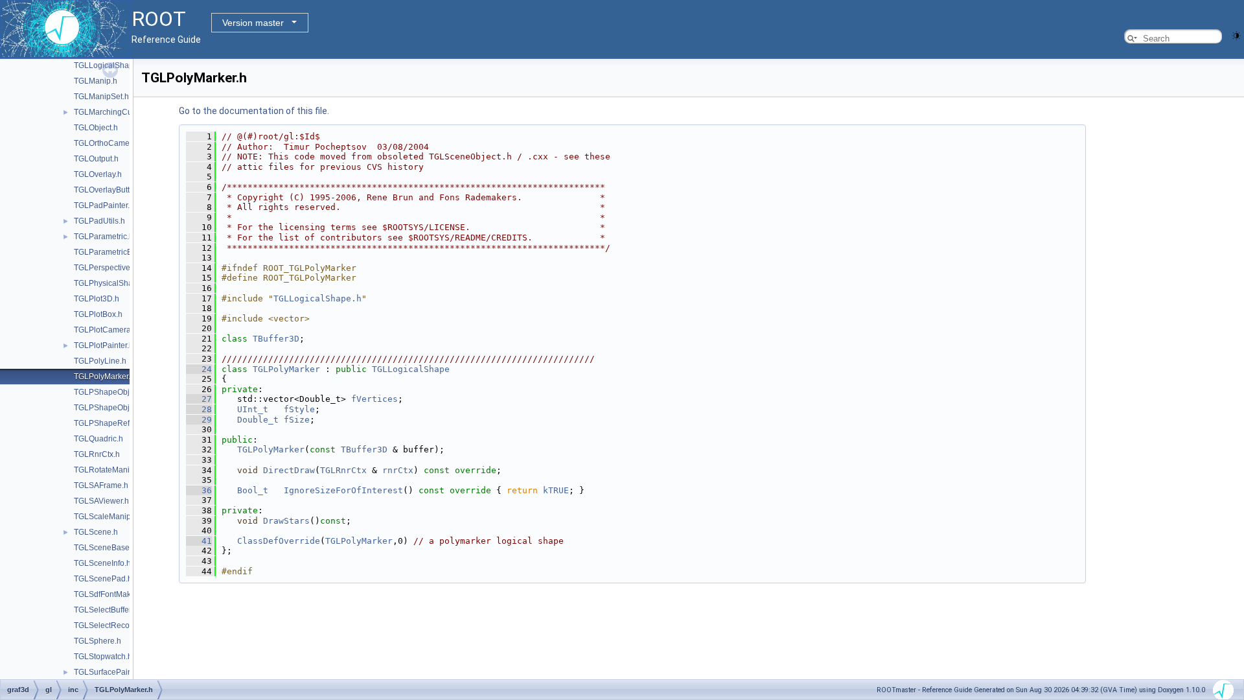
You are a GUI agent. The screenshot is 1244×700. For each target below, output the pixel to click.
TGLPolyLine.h (100, 361)
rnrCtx (397, 470)
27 (199, 399)
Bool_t (252, 490)
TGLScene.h (96, 532)
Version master (253, 23)
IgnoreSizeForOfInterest (343, 490)
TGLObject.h (96, 127)
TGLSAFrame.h (101, 485)
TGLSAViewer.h (101, 501)
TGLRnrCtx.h (97, 454)
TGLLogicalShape (411, 369)
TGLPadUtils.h (99, 221)
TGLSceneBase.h (105, 547)
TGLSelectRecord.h (108, 625)
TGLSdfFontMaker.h (109, 594)
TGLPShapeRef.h (105, 423)
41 (199, 541)
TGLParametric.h (103, 236)
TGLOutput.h (96, 158)
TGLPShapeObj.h (105, 392)
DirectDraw (289, 470)
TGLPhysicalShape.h (111, 283)
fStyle (299, 409)
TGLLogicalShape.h (317, 298)
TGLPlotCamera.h (105, 329)
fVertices (374, 399)
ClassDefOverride (278, 541)
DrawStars (286, 521)
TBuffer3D (276, 339)
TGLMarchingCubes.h (113, 112)
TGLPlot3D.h (96, 298)
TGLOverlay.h (98, 174)
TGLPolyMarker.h (104, 376)
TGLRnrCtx (343, 470)
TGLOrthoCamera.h (108, 143)
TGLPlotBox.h (98, 314)
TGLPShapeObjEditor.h (115, 407)
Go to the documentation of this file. (254, 111)
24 (199, 369)
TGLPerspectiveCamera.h (119, 267)
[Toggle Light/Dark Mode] (1236, 34)
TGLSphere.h (97, 641)
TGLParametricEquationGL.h (125, 252)
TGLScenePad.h (103, 578)
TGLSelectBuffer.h (105, 609)
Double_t (258, 420)
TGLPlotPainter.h (103, 345)
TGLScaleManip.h (105, 516)
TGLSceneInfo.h (102, 563)
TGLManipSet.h (101, 96)
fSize (297, 420)
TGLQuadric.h (98, 438)
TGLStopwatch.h (103, 656)
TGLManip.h (95, 81)
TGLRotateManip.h (107, 469)
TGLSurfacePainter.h (110, 672)
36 (199, 490)
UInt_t (252, 409)
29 (199, 420)
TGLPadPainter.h (104, 205)
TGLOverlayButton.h (109, 189)
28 (199, 409)
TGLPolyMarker (286, 369)
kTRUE (556, 490)
